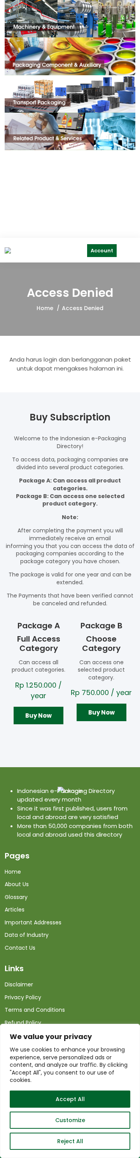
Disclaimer (19, 984)
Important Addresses (33, 922)
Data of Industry (27, 935)
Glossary (16, 897)
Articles (14, 909)
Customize (70, 1120)
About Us (17, 884)
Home (45, 308)
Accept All (70, 1099)
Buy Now (38, 715)
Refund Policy (23, 1023)
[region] (70, 1091)
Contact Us (20, 948)
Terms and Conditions (35, 1010)
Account (102, 250)
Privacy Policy (23, 997)
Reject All (70, 1141)
